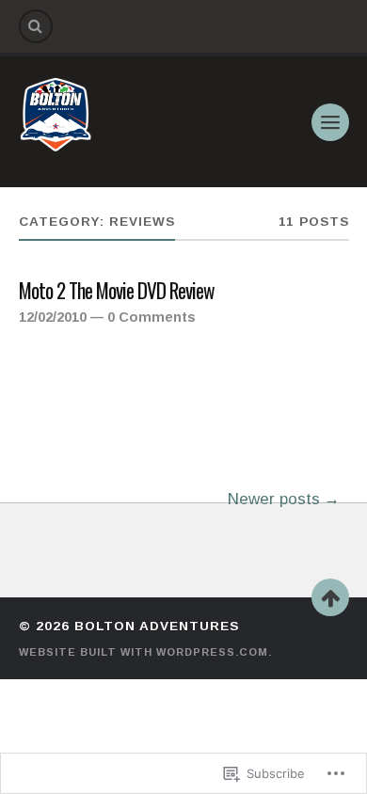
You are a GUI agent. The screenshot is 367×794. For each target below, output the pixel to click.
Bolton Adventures (156, 626)
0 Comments (151, 317)
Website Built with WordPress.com (143, 652)
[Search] (36, 26)
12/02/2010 (53, 317)
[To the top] (330, 597)
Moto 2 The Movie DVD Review (117, 291)
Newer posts (274, 499)
